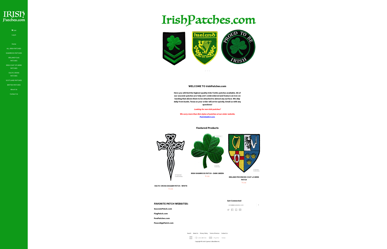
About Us (13, 89)
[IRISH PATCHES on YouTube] (240, 210)
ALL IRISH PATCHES (14, 48)
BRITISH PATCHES (14, 85)
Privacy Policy (204, 233)
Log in (14, 35)
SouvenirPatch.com (163, 209)
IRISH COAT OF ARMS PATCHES (14, 66)
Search (189, 233)
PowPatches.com (162, 218)
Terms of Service (214, 233)
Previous (158, 39)
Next (256, 39)
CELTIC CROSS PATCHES (14, 74)
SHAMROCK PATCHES (14, 53)
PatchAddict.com (207, 117)
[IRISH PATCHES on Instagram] (236, 210)
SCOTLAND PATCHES (14, 80)
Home (14, 44)
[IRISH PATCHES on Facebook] (232, 210)
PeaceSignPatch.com (163, 223)
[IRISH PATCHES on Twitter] (228, 210)
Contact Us (14, 94)
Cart (14, 30)
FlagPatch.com (161, 214)
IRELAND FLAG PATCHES (13, 59)
